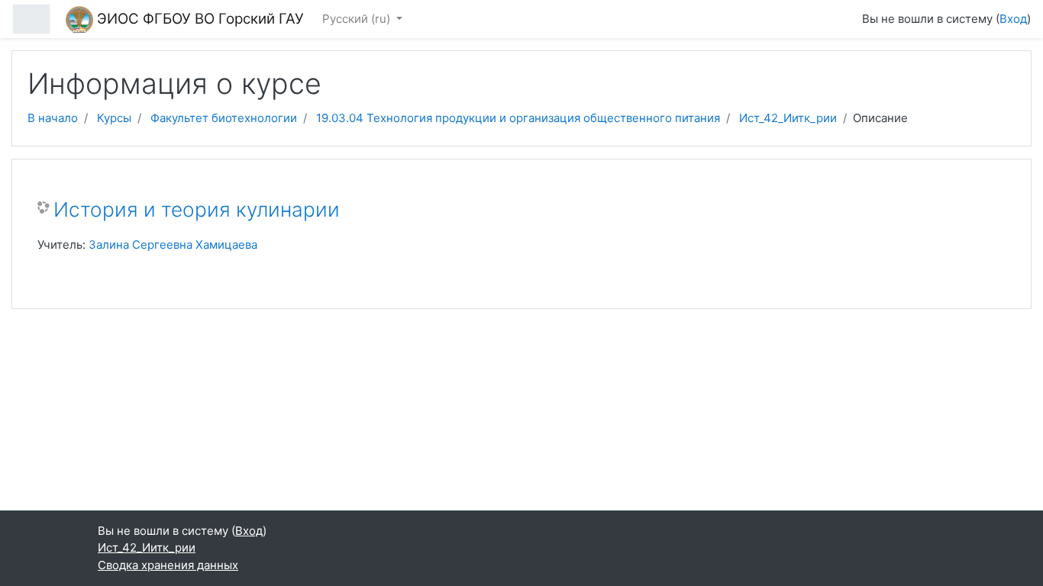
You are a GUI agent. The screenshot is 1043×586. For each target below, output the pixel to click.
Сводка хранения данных (168, 565)
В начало (52, 118)
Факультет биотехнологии (223, 118)
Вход (1013, 18)
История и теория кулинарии (196, 209)
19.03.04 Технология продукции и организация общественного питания (518, 118)
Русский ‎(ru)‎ (357, 18)
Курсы (114, 118)
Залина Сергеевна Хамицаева (173, 244)
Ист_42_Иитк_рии (788, 118)
